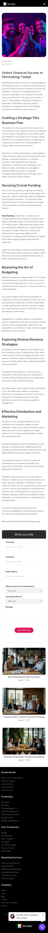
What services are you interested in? (20, 586)
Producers (5, 802)
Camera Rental (7, 787)
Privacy (4, 905)
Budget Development (10, 820)
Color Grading (7, 838)
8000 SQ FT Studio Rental (12, 778)
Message (9, 607)
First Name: (10, 542)
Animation (5, 841)
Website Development (10, 863)
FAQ (3, 893)
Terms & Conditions (9, 902)
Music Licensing (7, 848)
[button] (44, 4)
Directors (5, 805)
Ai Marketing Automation (11, 869)
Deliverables (6, 851)
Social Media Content (10, 872)
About (3, 890)
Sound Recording (8, 845)
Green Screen (7, 790)
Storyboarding (7, 817)
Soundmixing (6, 835)
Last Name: (10, 557)
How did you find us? (14, 597)
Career (4, 899)
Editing (4, 832)
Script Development (9, 811)
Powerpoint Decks (8, 875)
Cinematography (8, 808)
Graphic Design (7, 878)
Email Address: (11, 572)
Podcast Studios (8, 781)
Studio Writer (7, 61)
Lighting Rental (7, 784)
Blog (3, 896)
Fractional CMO (7, 866)
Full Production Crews (10, 814)
